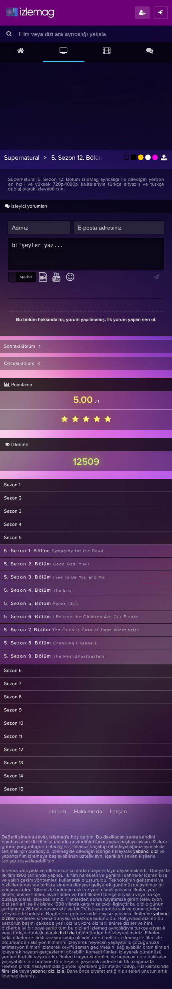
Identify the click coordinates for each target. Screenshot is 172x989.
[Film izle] (107, 51)
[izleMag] (30, 13)
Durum (57, 812)
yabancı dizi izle (47, 971)
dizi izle (66, 933)
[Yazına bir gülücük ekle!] (70, 277)
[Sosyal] (150, 51)
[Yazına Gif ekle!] (43, 277)
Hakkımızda (88, 812)
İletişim (118, 812)
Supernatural (22, 158)
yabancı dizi (145, 851)
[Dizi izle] (64, 51)
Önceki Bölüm (20, 363)
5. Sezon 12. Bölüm (77, 158)
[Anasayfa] (21, 51)
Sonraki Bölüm (20, 346)
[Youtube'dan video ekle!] (56, 277)
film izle (10, 971)
